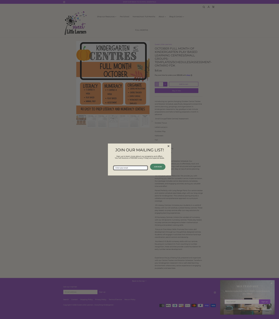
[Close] (168, 146)
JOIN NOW (158, 167)
